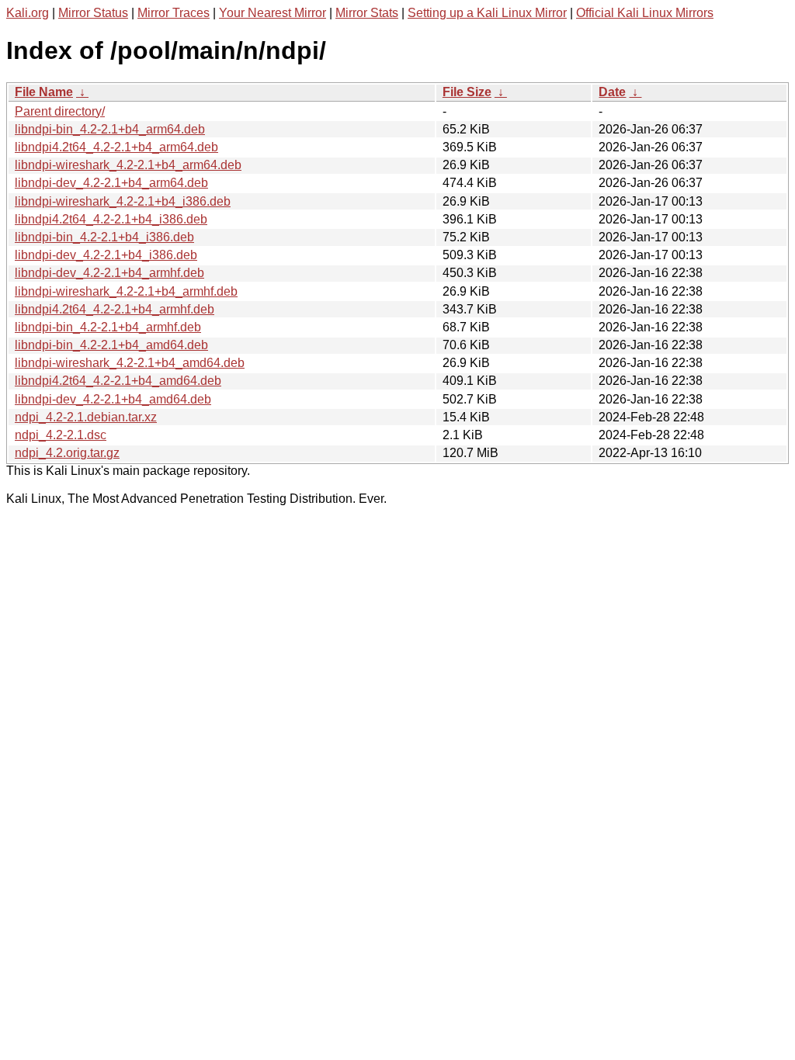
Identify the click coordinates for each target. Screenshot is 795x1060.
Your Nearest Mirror (272, 12)
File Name (44, 92)
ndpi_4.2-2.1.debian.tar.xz (86, 417)
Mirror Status (93, 12)
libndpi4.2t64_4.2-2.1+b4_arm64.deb (116, 147)
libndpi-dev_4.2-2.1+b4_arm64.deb (111, 182)
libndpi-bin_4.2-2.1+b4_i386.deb (104, 237)
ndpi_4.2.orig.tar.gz (67, 452)
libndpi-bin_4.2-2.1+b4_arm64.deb (110, 129)
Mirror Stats (366, 12)
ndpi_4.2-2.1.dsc (60, 435)
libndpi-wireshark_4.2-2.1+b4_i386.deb (123, 201)
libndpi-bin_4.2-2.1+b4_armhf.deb (108, 327)
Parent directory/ (60, 111)
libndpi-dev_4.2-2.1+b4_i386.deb (106, 255)
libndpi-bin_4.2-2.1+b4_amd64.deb (111, 345)
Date (612, 92)
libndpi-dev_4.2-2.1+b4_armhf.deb (109, 272)
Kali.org (27, 12)
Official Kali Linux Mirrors (644, 12)
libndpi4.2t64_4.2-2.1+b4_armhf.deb (114, 309)
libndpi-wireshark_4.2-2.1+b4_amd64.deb (130, 362)
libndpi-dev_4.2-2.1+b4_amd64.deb (113, 399)
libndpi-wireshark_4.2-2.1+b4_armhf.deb (126, 291)
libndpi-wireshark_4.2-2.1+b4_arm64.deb (128, 164)
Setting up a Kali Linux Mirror (487, 12)
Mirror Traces (173, 12)
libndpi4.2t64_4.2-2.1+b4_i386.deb (111, 219)
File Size (467, 92)
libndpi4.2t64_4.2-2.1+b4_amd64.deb (118, 380)
